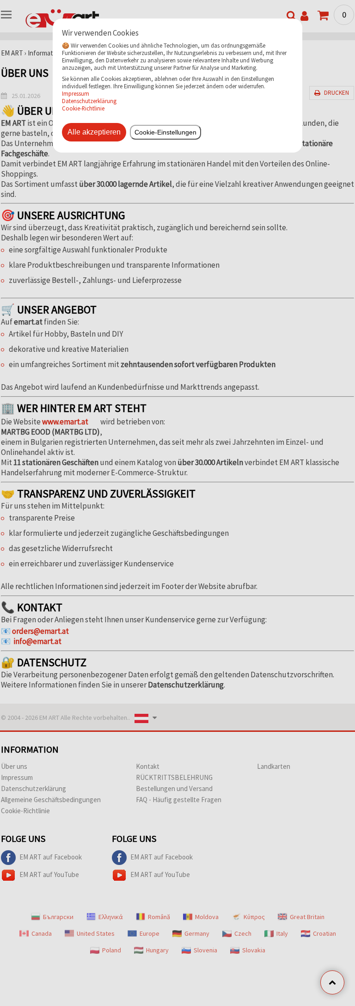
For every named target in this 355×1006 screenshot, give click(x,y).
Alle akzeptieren (94, 132)
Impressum (75, 93)
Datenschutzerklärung (89, 100)
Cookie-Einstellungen (165, 132)
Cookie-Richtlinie (83, 108)
